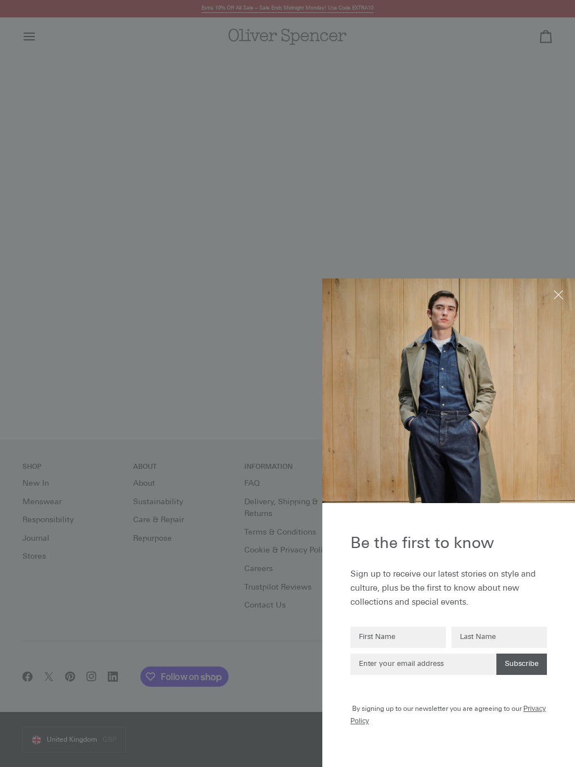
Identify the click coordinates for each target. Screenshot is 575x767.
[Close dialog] (560, 294)
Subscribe (522, 664)
